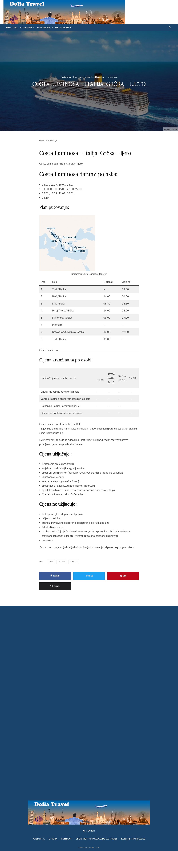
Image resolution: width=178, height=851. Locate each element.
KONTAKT (66, 838)
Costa (45, 494)
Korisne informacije (133, 838)
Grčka (74, 494)
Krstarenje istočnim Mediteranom (88, 77)
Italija (74, 562)
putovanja (58, 207)
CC (52, 562)
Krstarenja (43, 27)
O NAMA (52, 838)
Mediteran (62, 27)
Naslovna (12, 27)
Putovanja (25, 27)
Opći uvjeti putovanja (91, 547)
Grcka (62, 562)
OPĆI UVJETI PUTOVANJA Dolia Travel (96, 838)
